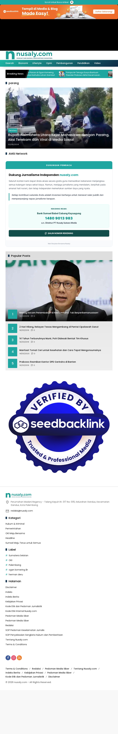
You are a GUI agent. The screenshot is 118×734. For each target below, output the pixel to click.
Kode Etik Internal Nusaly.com (21, 611)
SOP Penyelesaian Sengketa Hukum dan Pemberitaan (34, 634)
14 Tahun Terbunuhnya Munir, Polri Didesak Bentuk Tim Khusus (53, 338)
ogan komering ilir (18, 569)
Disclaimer (11, 587)
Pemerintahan (13, 528)
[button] (97, 55)
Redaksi (10, 625)
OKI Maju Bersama (15, 533)
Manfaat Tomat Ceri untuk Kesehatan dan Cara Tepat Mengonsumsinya (60, 350)
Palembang (15, 565)
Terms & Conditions (16, 644)
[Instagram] (13, 657)
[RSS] (19, 657)
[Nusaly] (29, 55)
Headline (10, 538)
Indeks (9, 592)
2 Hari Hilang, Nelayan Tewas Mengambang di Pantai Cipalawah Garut (58, 326)
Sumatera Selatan (18, 555)
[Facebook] (8, 657)
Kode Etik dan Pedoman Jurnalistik (24, 606)
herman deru (16, 574)
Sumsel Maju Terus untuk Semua (23, 542)
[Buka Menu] (104, 55)
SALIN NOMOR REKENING (60, 233)
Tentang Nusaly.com (17, 639)
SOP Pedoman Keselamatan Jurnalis (25, 630)
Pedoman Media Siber (17, 615)
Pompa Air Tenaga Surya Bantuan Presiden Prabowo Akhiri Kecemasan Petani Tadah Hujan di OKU (72, 74)
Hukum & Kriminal (15, 523)
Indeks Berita (12, 596)
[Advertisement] (59, 711)
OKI (10, 560)
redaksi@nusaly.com (22, 510)
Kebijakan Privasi (14, 601)
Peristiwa (13, 130)
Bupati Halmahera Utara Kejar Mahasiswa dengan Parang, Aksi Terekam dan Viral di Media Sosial (58, 137)
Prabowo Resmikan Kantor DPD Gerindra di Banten (47, 361)
